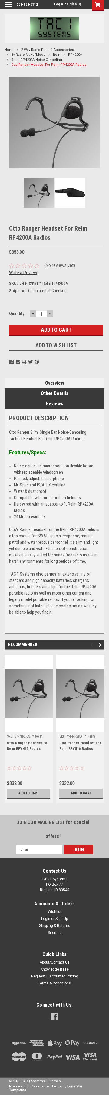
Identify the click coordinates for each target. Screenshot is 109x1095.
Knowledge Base (55, 969)
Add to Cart (28, 793)
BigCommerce (37, 1086)
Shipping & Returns (54, 926)
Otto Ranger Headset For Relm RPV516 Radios (80, 746)
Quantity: (17, 313)
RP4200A (75, 55)
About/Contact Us (55, 962)
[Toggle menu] (8, 8)
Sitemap (54, 933)
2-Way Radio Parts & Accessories (47, 50)
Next (98, 122)
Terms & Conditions (54, 983)
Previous (11, 122)
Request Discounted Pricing (54, 976)
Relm (57, 55)
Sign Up (76, 4)
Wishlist (54, 912)
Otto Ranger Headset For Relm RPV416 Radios (28, 746)
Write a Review (23, 272)
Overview (54, 383)
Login (58, 4)
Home (10, 50)
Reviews (54, 403)
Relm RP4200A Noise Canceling (36, 60)
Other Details (54, 393)
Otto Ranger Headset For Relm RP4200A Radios (48, 65)
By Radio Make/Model (28, 55)
